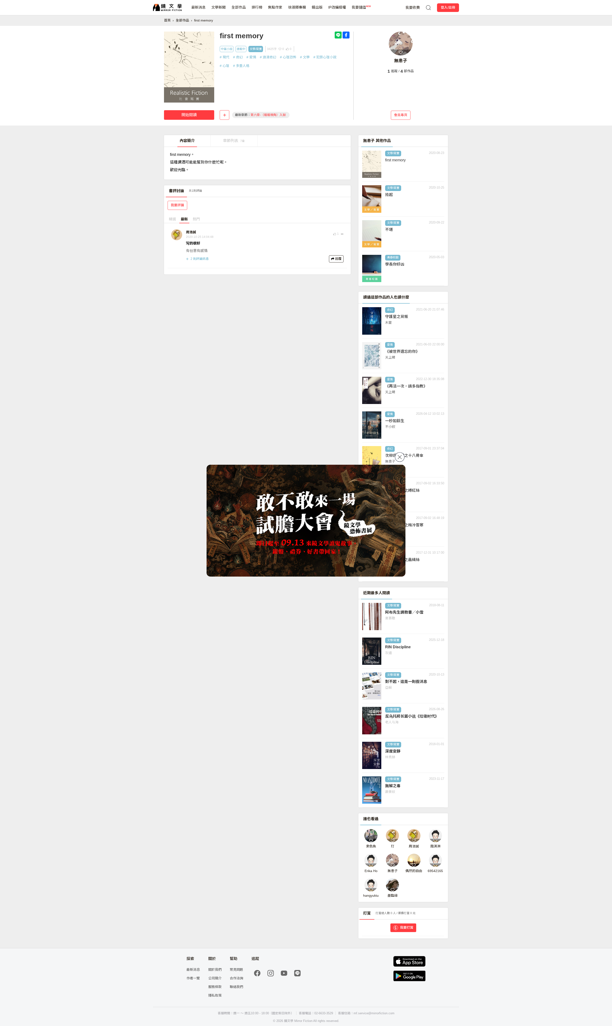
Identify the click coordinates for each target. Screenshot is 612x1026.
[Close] (399, 457)
